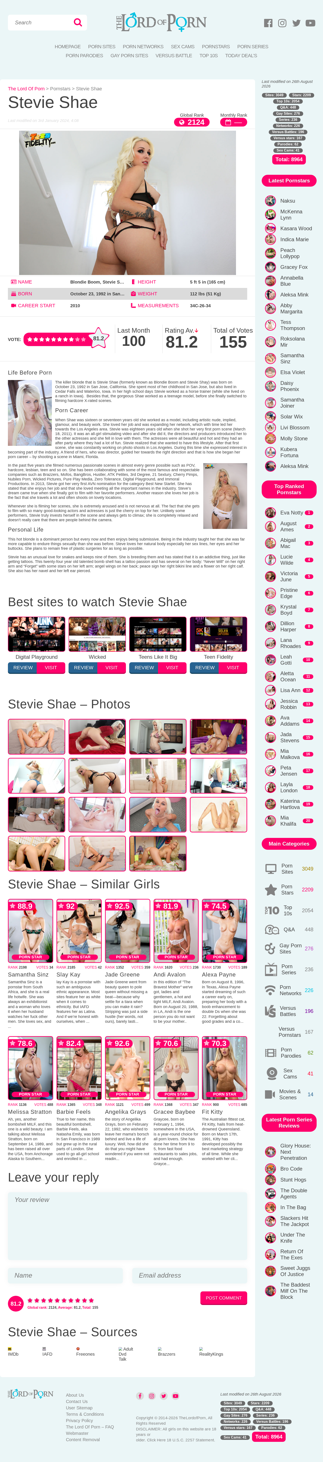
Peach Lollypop (289, 253)
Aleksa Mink (294, 295)
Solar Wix (291, 416)
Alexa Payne (219, 974)
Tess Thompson (292, 325)
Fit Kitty (212, 1112)
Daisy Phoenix (289, 386)
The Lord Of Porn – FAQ (90, 1427)
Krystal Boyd (288, 610)
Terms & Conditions (85, 1414)
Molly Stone (294, 438)
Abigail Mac (288, 543)
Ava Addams (289, 721)
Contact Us (77, 1401)
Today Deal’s (241, 55)
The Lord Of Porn (26, 88)
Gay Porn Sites (129, 55)
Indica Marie (294, 239)
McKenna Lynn (291, 215)
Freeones (85, 1354)
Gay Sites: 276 (288, 113)
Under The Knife (292, 1238)
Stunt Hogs (293, 1180)
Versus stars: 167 (288, 138)
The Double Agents (293, 1193)
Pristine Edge (289, 593)
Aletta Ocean (288, 676)
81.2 (98, 338)
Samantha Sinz (28, 974)
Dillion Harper (288, 626)
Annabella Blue (291, 281)
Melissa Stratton (30, 1112)
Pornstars (216, 46)
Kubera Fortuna (289, 452)
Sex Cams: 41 (288, 150)
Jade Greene (122, 974)
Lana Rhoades (290, 643)
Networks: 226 (288, 126)
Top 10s (288, 910)
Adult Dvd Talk (126, 1354)
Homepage (68, 46)
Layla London (289, 787)
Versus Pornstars (290, 1032)
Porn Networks (143, 46)
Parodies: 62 (288, 144)
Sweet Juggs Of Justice (295, 1271)
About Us (75, 1395)
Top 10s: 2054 (287, 101)
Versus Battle (174, 55)
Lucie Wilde (286, 560)
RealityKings (211, 1354)
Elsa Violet (292, 372)
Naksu (287, 201)
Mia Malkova (290, 754)
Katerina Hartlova (290, 804)
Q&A (289, 929)
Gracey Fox (294, 267)
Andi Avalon (170, 974)
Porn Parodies (84, 55)
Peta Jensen (288, 771)
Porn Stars (287, 890)
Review (23, 667)
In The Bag (293, 1207)
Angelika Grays (125, 1112)
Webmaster (77, 1433)
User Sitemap (79, 1407)
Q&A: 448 (288, 107)
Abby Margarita (291, 308)
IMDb (13, 1354)
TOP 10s (209, 55)
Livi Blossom (295, 427)
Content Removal (83, 1439)
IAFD (47, 1354)
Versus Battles (288, 1011)
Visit (51, 667)
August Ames (288, 526)
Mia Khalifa (288, 821)
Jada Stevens (289, 737)
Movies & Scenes (290, 1094)
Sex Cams (182, 46)
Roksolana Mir (292, 342)
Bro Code (291, 1169)
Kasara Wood (296, 228)
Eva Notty (291, 513)
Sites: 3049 (274, 95)
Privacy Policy (79, 1420)
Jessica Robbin (289, 704)
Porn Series (252, 46)
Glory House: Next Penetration (295, 1152)
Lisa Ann (290, 690)
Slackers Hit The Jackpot (294, 1221)
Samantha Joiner (292, 403)
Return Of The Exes (291, 1254)
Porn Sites (101, 46)
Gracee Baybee (174, 1112)
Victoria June (289, 576)
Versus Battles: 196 (288, 132)
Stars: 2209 (301, 95)
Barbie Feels (73, 1112)
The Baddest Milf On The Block (295, 1291)
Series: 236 (288, 119)
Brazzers (166, 1354)
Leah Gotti (286, 660)
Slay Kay (68, 974)
